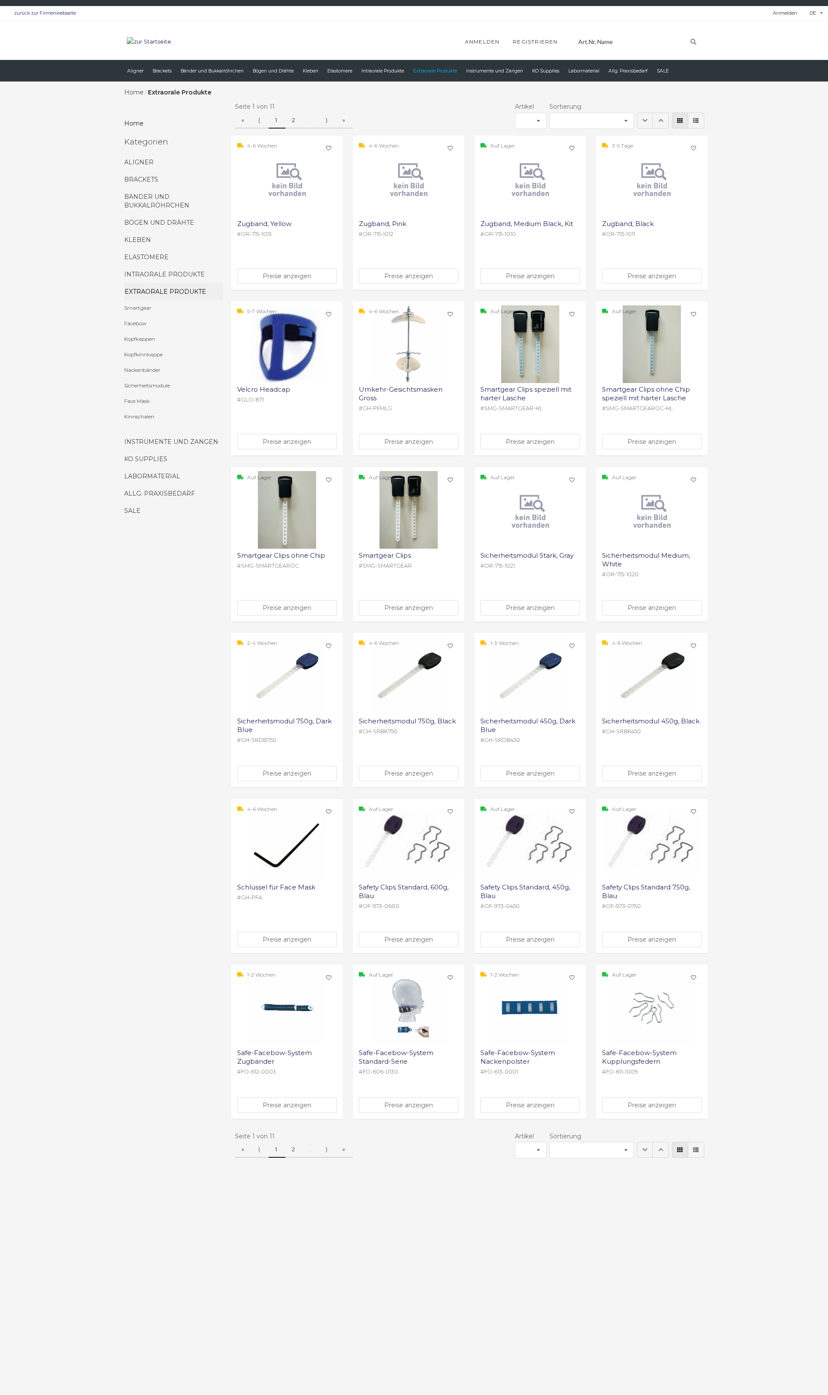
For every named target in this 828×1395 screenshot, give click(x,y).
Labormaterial (152, 476)
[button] (645, 120)
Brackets (141, 179)
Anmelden (785, 13)
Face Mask (137, 401)
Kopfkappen (139, 339)
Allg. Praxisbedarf (159, 493)
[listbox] (816, 13)
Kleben (137, 240)
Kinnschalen (139, 416)
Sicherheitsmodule (147, 385)
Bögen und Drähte (159, 222)
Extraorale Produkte (165, 291)
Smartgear (137, 308)
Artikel (524, 106)
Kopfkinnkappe (143, 354)
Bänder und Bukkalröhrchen (156, 201)
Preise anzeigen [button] (287, 276)
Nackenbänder (142, 370)
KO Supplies (145, 459)
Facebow (135, 323)
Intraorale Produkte (164, 274)
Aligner (139, 162)
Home (134, 92)
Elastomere (146, 257)
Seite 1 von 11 (255, 106)
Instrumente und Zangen (171, 442)
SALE (132, 511)
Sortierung (565, 106)
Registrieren (535, 41)
